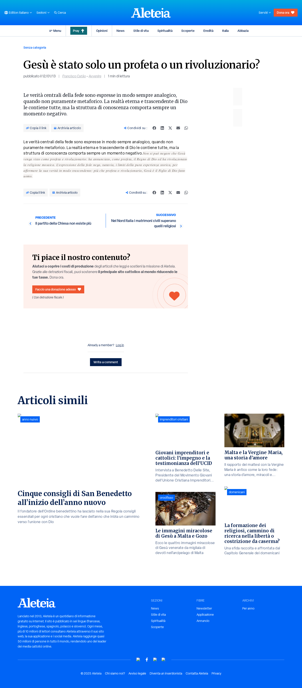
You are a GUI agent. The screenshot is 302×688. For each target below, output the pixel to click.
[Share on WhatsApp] (186, 128)
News (120, 31)
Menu (57, 31)
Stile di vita (141, 31)
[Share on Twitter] (170, 128)
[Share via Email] (178, 128)
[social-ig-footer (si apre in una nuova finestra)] (164, 659)
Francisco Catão (74, 76)
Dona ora (283, 12)
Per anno (248, 608)
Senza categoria (34, 47)
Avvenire (95, 76)
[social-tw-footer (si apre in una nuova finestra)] (155, 659)
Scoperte (188, 31)
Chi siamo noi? (115, 673)
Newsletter (204, 608)
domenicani (237, 492)
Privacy (216, 673)
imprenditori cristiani (174, 419)
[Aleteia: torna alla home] (151, 12)
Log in (120, 345)
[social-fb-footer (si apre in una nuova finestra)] (147, 659)
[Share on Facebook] (154, 128)
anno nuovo (30, 419)
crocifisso (166, 498)
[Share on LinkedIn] (162, 128)
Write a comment (106, 362)
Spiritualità (164, 31)
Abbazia (242, 31)
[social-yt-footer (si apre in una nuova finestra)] (138, 659)
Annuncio (203, 621)
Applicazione (205, 615)
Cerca (62, 13)
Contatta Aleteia (197, 673)
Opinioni (101, 31)
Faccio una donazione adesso (55, 289)
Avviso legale (137, 673)
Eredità (208, 31)
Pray (76, 31)
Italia (225, 31)
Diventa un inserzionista (166, 673)
